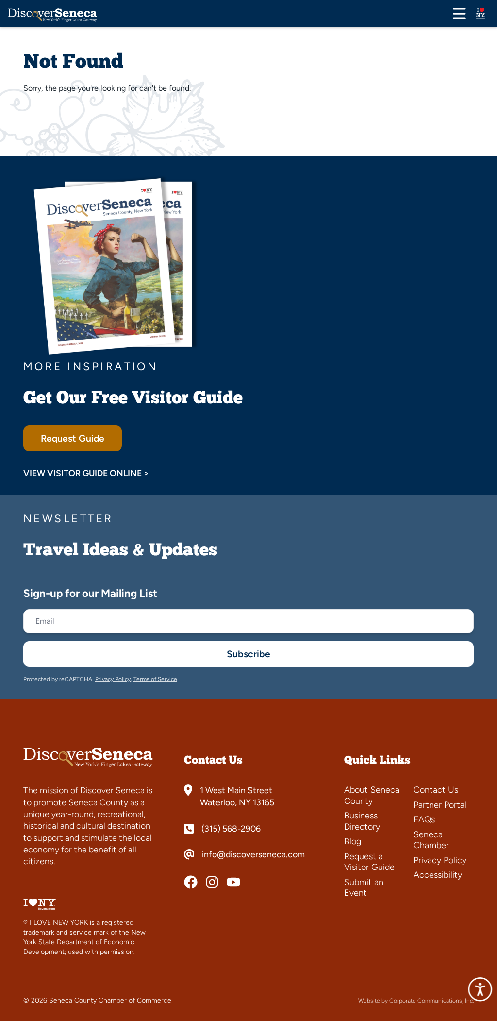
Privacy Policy (113, 679)
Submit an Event (363, 888)
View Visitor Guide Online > (86, 473)
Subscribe (248, 654)
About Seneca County (371, 795)
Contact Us (436, 789)
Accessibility (438, 874)
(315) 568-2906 (231, 828)
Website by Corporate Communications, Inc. (416, 1000)
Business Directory (362, 821)
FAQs (424, 819)
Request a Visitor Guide (369, 862)
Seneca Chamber (431, 840)
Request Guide (72, 438)
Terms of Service (155, 679)
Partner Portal (440, 805)
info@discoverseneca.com (253, 854)
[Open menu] (459, 13)
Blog (352, 841)
